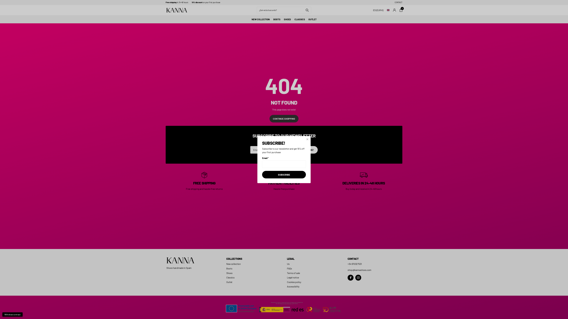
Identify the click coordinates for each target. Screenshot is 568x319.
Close (307, 139)
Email (265, 158)
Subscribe (284, 174)
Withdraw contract (12, 314)
